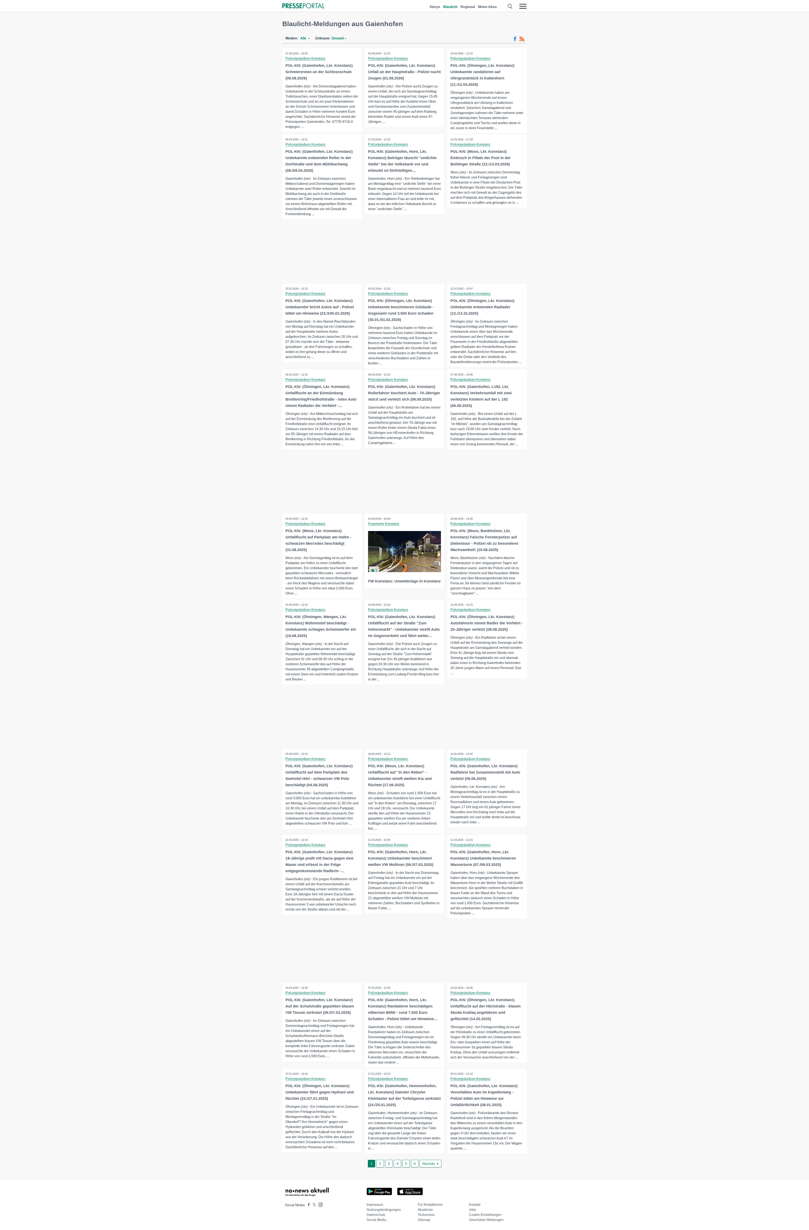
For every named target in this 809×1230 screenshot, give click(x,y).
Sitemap (424, 1220)
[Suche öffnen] (510, 6)
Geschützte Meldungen (486, 1220)
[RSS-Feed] (522, 39)
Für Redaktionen (430, 1204)
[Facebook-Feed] (515, 39)
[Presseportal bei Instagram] (319, 1204)
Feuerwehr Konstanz (383, 524)
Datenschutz (376, 1215)
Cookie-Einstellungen (485, 1215)
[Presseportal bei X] (313, 1205)
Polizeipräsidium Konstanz (305, 58)
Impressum (375, 1204)
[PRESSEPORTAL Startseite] (303, 6)
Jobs (472, 1209)
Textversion (426, 1215)
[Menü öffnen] (523, 6)
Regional (468, 7)
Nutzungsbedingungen (384, 1209)
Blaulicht (450, 7)
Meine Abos (487, 7)
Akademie (425, 1209)
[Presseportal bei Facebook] (307, 1205)
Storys (435, 7)
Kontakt (474, 1204)
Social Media (376, 1220)
